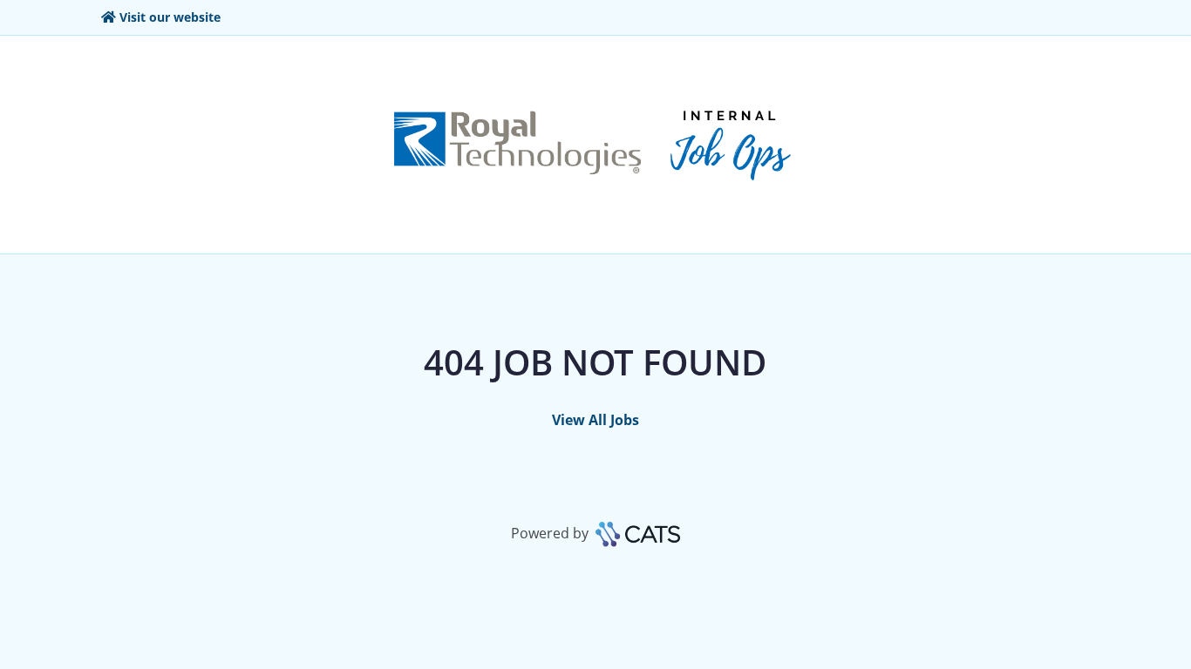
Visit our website (170, 17)
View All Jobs (595, 419)
